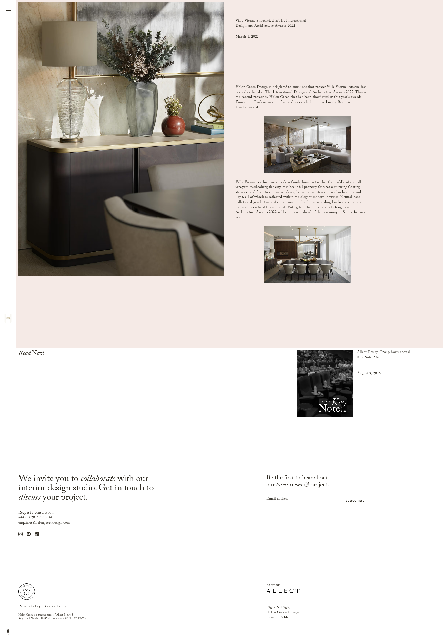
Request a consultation (35, 513)
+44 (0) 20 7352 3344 (35, 517)
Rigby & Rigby (278, 607)
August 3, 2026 (369, 373)
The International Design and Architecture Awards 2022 (309, 92)
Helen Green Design (252, 87)
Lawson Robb (277, 617)
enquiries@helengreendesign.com (44, 523)
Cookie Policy (56, 606)
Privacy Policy (29, 606)
